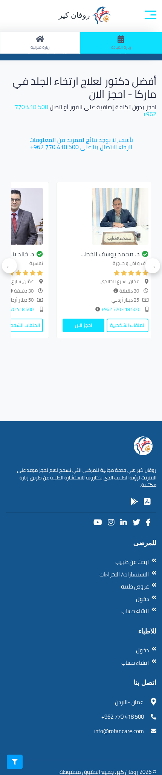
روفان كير (75, 15)
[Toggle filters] (15, 762)
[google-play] (134, 501)
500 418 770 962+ (119, 309)
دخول (142, 598)
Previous (152, 265)
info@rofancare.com (119, 731)
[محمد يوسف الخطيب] (105, 216)
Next (9, 265)
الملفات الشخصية (127, 325)
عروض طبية (135, 586)
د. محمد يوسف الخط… (110, 254)
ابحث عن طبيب (132, 561)
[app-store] (147, 501)
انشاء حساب (135, 611)
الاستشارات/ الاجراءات (124, 574)
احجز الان (83, 325)
